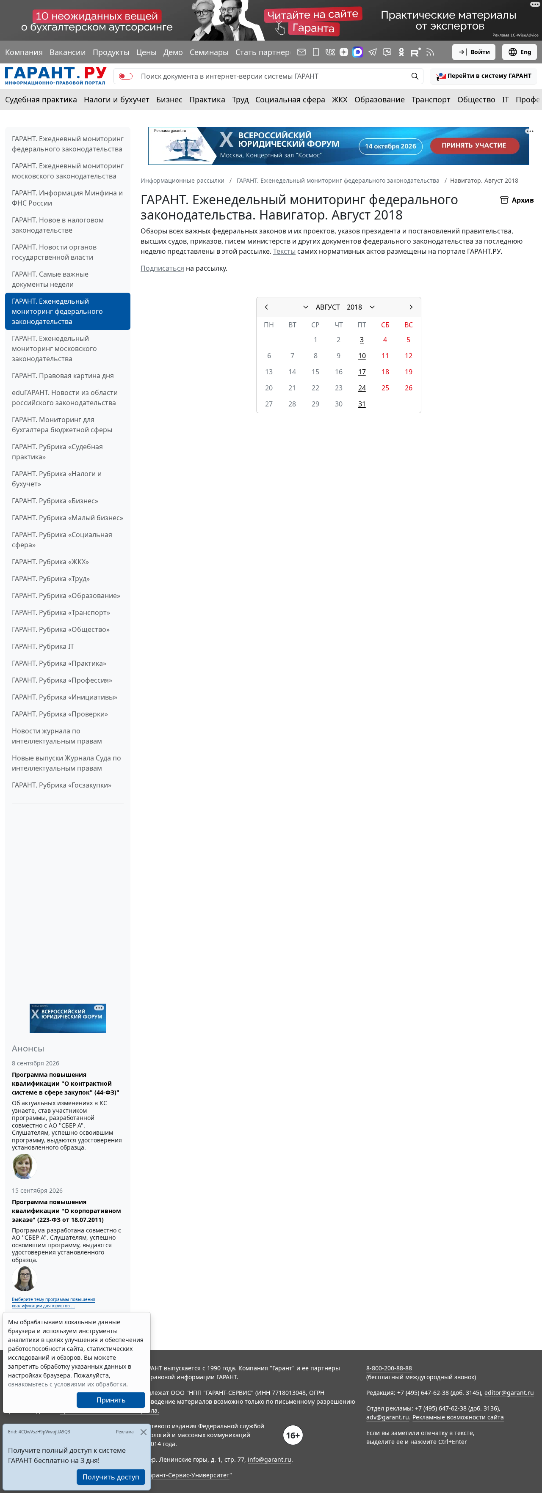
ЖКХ (340, 99)
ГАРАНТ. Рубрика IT (43, 646)
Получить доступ (111, 1477)
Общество (476, 99)
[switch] (126, 76)
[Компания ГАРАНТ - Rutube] (416, 52)
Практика (207, 99)
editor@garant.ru (509, 1393)
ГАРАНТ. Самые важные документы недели (50, 279)
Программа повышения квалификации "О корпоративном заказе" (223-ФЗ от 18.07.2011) (66, 1211)
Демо (173, 52)
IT (505, 99)
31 (362, 404)
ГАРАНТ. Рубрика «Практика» (59, 663)
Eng (525, 52)
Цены (146, 52)
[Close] (143, 1431)
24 (362, 387)
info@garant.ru (269, 1459)
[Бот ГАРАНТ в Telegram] (387, 52)
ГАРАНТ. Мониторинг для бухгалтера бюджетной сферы (62, 424)
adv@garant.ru (387, 1417)
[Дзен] (344, 52)
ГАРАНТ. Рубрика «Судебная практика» (57, 451)
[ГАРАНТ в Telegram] (373, 52)
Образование (379, 99)
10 (362, 355)
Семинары (209, 52)
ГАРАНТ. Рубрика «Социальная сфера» (62, 539)
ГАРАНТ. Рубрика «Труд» (51, 578)
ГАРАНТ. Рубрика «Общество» (61, 629)
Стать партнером (267, 52)
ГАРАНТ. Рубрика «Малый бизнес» (67, 517)
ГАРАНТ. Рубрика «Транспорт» (61, 612)
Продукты (111, 52)
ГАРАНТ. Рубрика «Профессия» (62, 680)
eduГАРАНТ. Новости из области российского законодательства (65, 397)
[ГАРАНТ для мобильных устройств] (316, 52)
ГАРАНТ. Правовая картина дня (63, 375)
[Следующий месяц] (411, 307)
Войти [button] (480, 52)
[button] (483, 76)
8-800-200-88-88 (389, 1368)
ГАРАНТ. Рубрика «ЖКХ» (50, 561)
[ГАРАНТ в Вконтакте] (330, 52)
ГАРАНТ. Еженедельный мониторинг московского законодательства (54, 348)
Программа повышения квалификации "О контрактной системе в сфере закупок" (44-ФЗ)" (65, 1083)
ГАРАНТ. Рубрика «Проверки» (60, 714)
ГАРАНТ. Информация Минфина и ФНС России (67, 198)
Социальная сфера (290, 99)
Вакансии (68, 52)
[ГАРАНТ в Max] (357, 52)
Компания (24, 52)
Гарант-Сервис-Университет (188, 1475)
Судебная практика (41, 99)
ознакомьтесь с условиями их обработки (67, 1384)
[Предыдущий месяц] (266, 307)
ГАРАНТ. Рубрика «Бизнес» (55, 500)
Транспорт (431, 99)
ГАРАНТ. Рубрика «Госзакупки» (61, 785)
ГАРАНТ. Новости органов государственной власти (54, 252)
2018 (354, 307)
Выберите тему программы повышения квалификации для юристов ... (53, 1302)
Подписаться (162, 268)
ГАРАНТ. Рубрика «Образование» (66, 595)
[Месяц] (305, 307)
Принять (111, 1400)
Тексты (284, 251)
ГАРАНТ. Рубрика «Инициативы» (64, 697)
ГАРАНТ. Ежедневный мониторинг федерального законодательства (68, 144)
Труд (240, 99)
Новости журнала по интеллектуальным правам (57, 736)
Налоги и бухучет (116, 99)
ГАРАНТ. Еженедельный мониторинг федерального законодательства (57, 311)
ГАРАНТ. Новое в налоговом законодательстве (58, 225)
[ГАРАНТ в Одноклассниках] (401, 52)
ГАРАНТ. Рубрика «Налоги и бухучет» (57, 479)
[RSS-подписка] (430, 52)
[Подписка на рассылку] (301, 52)
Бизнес (169, 99)
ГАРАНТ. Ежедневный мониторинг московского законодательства (68, 171)
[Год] (372, 307)
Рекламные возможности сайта (458, 1417)
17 (362, 371)
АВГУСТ (328, 307)
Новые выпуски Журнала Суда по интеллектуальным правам (66, 763)
